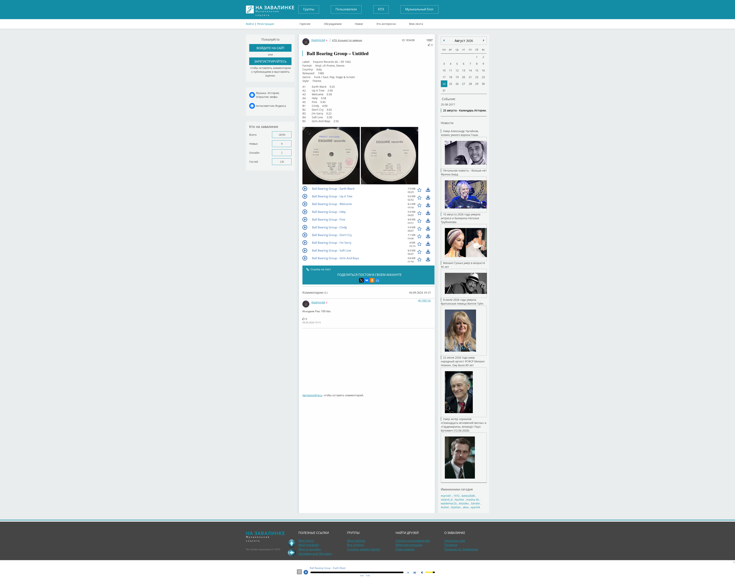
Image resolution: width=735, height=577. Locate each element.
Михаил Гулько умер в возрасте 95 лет (463, 265)
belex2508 (468, 496)
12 (457, 70)
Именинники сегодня (457, 489)
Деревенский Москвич (315, 554)
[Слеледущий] (443, 40)
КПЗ (381, 9)
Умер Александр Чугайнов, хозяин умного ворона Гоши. (460, 133)
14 (470, 70)
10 (444, 70)
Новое (359, 23)
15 (476, 70)
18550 (281, 134)
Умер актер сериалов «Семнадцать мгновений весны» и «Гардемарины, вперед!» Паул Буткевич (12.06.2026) (463, 424)
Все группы (355, 545)
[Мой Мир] (377, 280)
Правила (450, 545)
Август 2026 (464, 40)
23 (483, 77)
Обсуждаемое (333, 23)
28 (470, 84)
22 (476, 77)
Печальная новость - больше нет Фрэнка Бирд (464, 172)
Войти (250, 24)
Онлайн (254, 152)
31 (444, 90)
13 (463, 70)
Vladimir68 (318, 40)
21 (470, 77)
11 (450, 70)
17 (444, 77)
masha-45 (472, 499)
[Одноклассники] (372, 280)
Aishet (445, 507)
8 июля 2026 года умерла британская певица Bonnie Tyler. (462, 301)
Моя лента (416, 23)
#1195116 (424, 300)
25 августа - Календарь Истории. (465, 110)
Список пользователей (413, 541)
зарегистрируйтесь (270, 61)
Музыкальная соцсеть (275, 9)
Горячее (305, 23)
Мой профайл (308, 545)
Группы (308, 9)
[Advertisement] (417, 359)
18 (450, 77)
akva (466, 507)
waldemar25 (449, 503)
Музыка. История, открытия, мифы (267, 95)
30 (483, 84)
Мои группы (356, 541)
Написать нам (454, 541)
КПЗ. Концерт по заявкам (347, 40)
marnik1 (446, 496)
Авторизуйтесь (312, 395)
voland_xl (447, 499)
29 (476, 84)
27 (463, 84)
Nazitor (459, 499)
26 (457, 84)
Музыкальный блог (419, 9)
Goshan (456, 507)
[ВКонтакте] (366, 280)
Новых (253, 143)
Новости (447, 123)
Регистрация (265, 24)
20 (463, 77)
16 (483, 70)
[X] (361, 280)
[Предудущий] (483, 40)
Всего (252, 134)
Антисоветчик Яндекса (271, 106)
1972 (456, 496)
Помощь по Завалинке (461, 549)
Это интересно (386, 23)
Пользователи (346, 9)
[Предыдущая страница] (291, 552)
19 (457, 77)
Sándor (475, 503)
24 (444, 84)
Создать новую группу (363, 549)
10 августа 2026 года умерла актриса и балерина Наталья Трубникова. (460, 218)
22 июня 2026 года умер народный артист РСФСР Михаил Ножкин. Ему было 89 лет (463, 361)
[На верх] (291, 543)
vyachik (475, 507)
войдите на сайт (270, 48)
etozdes (464, 503)
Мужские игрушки (409, 545)
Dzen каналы (405, 549)
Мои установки (309, 549)
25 (450, 84)
